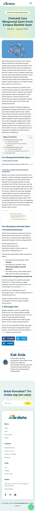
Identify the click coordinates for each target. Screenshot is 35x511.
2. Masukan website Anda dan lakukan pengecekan (17, 144)
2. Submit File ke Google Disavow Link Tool (18, 151)
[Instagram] (10, 495)
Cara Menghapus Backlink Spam (13, 147)
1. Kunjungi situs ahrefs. (12, 141)
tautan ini (23, 287)
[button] (8, 339)
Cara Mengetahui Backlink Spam (13, 140)
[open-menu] (29, 3)
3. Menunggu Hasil (9, 153)
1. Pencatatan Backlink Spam (13, 149)
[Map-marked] (15, 495)
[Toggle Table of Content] (29, 137)
